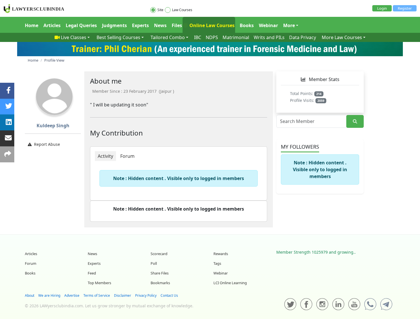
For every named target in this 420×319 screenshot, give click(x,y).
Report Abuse (47, 144)
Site (160, 9)
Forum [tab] (127, 156)
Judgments (114, 25)
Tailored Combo (168, 37)
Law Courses (182, 9)
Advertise (71, 295)
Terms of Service (96, 295)
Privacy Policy (146, 295)
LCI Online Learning (230, 282)
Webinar (268, 25)
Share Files (160, 273)
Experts (140, 25)
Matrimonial (236, 37)
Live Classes (73, 37)
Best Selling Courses (118, 37)
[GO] (355, 121)
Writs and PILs (269, 37)
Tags (217, 263)
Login (382, 8)
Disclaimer (122, 295)
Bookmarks (160, 282)
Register (405, 8)
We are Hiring (49, 295)
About (29, 295)
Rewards (220, 253)
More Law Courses (342, 37)
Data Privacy (302, 37)
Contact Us (169, 295)
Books (247, 25)
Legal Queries (81, 25)
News (160, 25)
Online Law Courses (211, 25)
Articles (52, 25)
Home (31, 25)
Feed (92, 273)
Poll (154, 263)
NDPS (212, 37)
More (289, 25)
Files (177, 25)
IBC (197, 37)
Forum (30, 263)
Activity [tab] (105, 156)
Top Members (99, 282)
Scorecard (159, 253)
